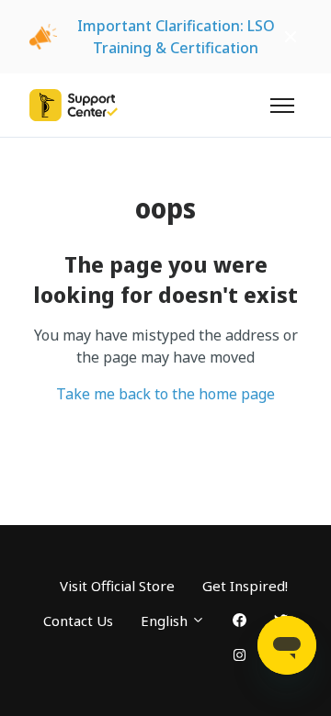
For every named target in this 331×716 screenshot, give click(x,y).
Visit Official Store (117, 585)
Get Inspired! (245, 585)
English (166, 620)
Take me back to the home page (165, 394)
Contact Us (78, 620)
